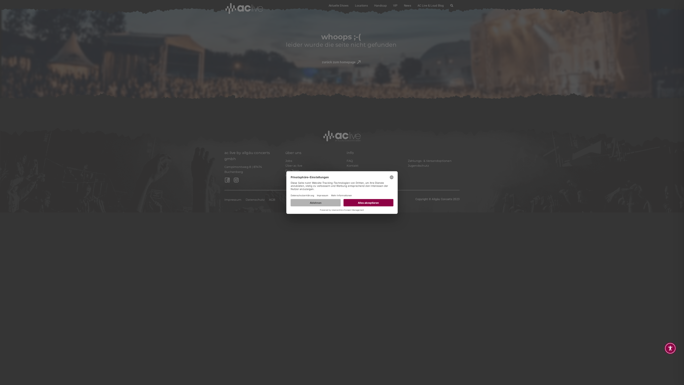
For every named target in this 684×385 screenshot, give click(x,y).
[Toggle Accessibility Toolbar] (670, 348)
